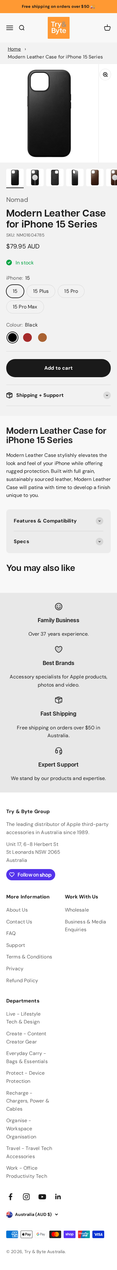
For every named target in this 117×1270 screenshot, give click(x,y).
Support (15, 945)
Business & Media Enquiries (85, 925)
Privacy (14, 968)
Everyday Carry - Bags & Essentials (27, 1057)
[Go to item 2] (35, 178)
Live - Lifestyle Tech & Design (23, 1018)
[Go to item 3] (55, 178)
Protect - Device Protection (25, 1077)
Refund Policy (22, 980)
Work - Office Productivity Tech (26, 1172)
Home (14, 49)
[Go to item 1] (15, 178)
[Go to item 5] (95, 178)
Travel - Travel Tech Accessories (29, 1152)
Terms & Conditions (29, 956)
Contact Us (19, 921)
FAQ (11, 933)
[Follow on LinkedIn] (58, 1196)
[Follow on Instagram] (26, 1196)
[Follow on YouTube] (42, 1196)
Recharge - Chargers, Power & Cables (27, 1101)
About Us (17, 910)
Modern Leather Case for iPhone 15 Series (55, 57)
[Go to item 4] (75, 178)
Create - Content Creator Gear (26, 1037)
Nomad (17, 199)
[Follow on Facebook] (10, 1196)
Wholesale (77, 910)
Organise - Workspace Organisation (21, 1128)
